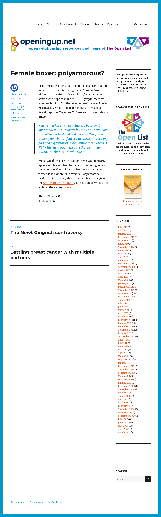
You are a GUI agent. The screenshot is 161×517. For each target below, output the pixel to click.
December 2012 (126, 287)
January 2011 (124, 363)
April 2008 (123, 429)
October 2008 (125, 412)
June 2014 (123, 250)
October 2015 (124, 240)
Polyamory (15, 113)
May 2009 (123, 399)
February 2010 (125, 379)
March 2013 (124, 280)
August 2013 (124, 270)
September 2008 (127, 416)
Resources (140, 24)
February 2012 (125, 320)
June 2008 (123, 422)
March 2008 (124, 432)
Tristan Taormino (18, 94)
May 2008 (123, 426)
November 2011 (126, 330)
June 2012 (123, 306)
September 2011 (126, 336)
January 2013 (124, 283)
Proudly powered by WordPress (45, 502)
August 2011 (124, 339)
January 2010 (124, 382)
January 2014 (124, 260)
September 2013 (126, 267)
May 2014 (123, 253)
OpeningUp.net (18, 502)
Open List (113, 24)
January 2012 (124, 323)
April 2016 (123, 230)
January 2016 (124, 234)
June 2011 (123, 346)
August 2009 (124, 396)
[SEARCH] (148, 479)
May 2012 (123, 310)
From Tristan (133, 204)
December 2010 (126, 366)
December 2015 (126, 237)
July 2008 (123, 419)
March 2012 (124, 316)
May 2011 (123, 349)
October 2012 (124, 293)
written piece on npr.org (58, 182)
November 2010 (126, 369)
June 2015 (123, 244)
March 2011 (124, 356)
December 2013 (126, 263)
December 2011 (126, 326)
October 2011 (124, 333)
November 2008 (126, 409)
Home (38, 24)
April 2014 (123, 257)
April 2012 (123, 313)
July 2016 (122, 227)
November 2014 (126, 247)
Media (99, 24)
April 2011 (123, 353)
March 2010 (124, 376)
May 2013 (123, 273)
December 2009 (126, 386)
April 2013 (123, 277)
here (68, 187)
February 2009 (125, 406)
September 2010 (126, 373)
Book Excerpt (67, 24)
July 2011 (122, 343)
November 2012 (126, 290)
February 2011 (125, 359)
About (51, 24)
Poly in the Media (19, 117)
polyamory (15, 120)
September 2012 (126, 296)
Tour (126, 24)
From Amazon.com (133, 201)
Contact (86, 24)
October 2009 (125, 392)
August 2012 (124, 300)
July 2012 (122, 303)
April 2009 (123, 402)
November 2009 (126, 389)
